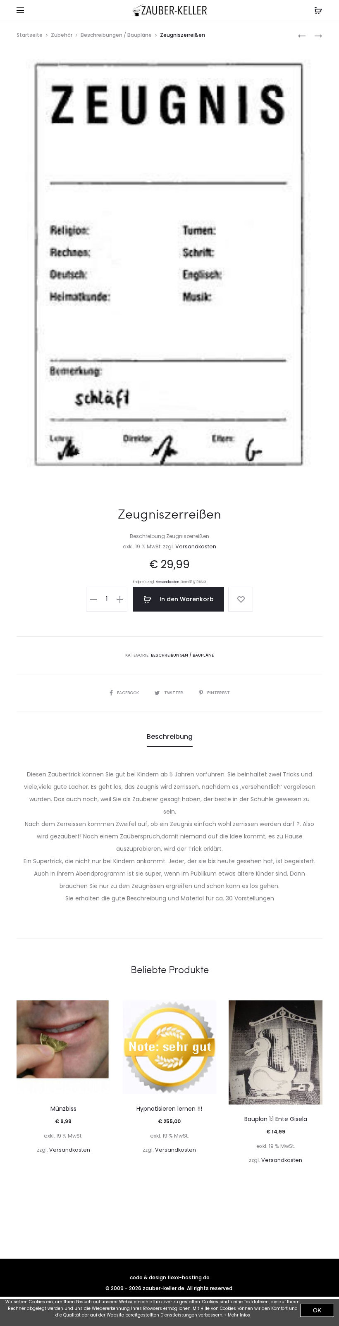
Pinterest (218, 693)
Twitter (174, 693)
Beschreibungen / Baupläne (116, 34)
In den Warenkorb (186, 599)
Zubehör (61, 34)
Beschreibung (170, 736)
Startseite (30, 34)
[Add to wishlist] (240, 599)
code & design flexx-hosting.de (170, 1277)
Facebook (128, 693)
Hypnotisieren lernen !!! (169, 1109)
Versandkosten (195, 546)
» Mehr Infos (237, 1315)
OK (317, 1310)
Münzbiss (63, 1109)
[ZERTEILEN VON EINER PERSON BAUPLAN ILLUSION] (302, 35)
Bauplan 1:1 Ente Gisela (275, 1119)
